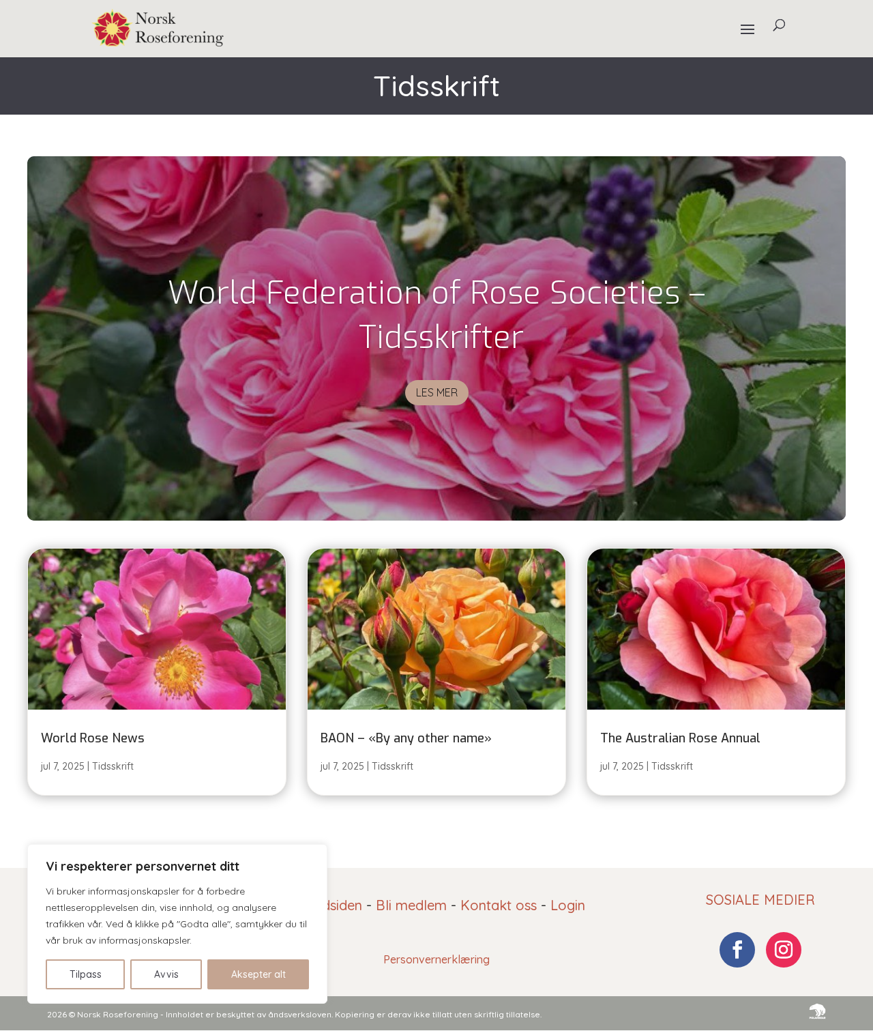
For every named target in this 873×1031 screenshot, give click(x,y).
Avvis (166, 974)
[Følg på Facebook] (737, 950)
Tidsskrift (113, 766)
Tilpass (86, 974)
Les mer (437, 392)
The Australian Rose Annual (680, 738)
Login (567, 905)
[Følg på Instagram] (783, 950)
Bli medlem (411, 905)
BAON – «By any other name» (406, 738)
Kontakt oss (498, 905)
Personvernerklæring (436, 959)
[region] (177, 924)
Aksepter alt (258, 974)
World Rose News (93, 738)
